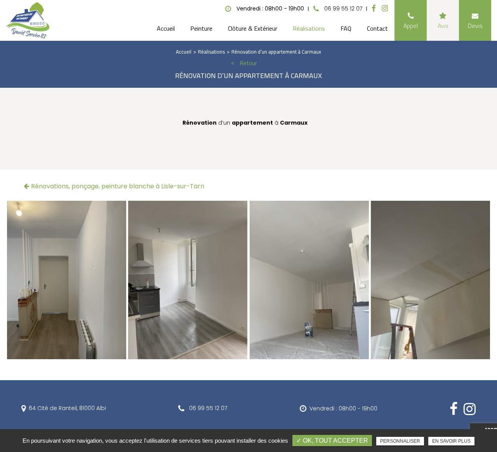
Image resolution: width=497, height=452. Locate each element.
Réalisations (309, 28)
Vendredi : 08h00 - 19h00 (343, 408)
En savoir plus (451, 441)
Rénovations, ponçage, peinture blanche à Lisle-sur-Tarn (117, 186)
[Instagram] (385, 8)
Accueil (166, 28)
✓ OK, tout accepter (332, 440)
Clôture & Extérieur (252, 28)
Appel (410, 25)
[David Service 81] (28, 20)
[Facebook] (374, 8)
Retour (248, 63)
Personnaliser (400, 441)
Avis (443, 25)
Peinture (201, 28)
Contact (377, 28)
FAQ (346, 28)
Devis (475, 25)
